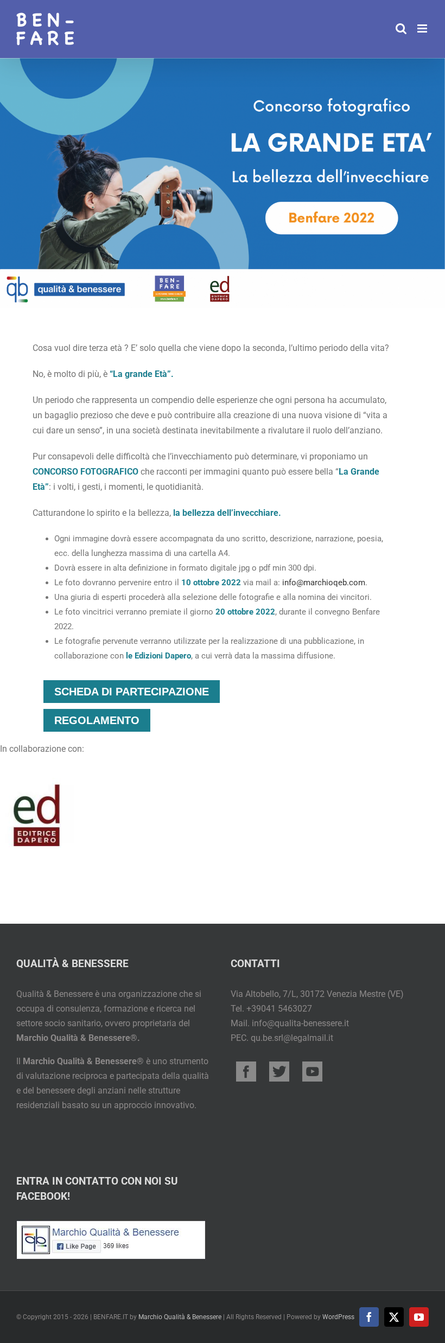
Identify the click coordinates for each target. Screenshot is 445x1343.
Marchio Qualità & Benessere (179, 1317)
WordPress (338, 1317)
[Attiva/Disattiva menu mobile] (423, 28)
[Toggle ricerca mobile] (401, 28)
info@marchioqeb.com (323, 582)
